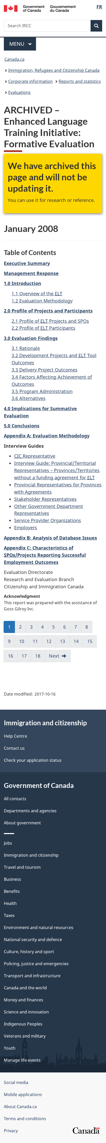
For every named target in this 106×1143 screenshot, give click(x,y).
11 (35, 641)
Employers (25, 527)
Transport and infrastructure (32, 976)
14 (76, 641)
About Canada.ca (20, 1106)
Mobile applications (23, 1094)
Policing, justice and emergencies (36, 963)
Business (12, 879)
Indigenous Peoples (23, 1024)
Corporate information (30, 81)
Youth (9, 1048)
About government (22, 823)
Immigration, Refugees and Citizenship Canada (54, 70)
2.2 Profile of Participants (43, 328)
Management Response (31, 273)
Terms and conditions (25, 1118)
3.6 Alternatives (29, 398)
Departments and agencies (30, 811)
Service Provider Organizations (47, 520)
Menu (17, 43)
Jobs (8, 843)
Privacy (11, 1131)
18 (37, 656)
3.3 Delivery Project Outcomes (44, 370)
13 (62, 641)
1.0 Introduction (22, 283)
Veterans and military (25, 1036)
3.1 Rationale (26, 348)
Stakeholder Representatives (45, 499)
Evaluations (19, 92)
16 (10, 656)
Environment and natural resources (38, 927)
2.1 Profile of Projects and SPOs (50, 321)
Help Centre (15, 736)
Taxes (9, 915)
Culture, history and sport (29, 951)
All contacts (15, 799)
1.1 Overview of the (37, 293)
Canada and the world (25, 988)
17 (24, 656)
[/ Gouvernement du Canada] (40, 8)
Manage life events (22, 1060)
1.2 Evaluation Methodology (42, 301)
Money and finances (23, 1000)
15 (89, 641)
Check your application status (32, 760)
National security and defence (33, 939)
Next (54, 656)
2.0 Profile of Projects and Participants (48, 311)
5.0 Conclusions (21, 426)
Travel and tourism (22, 867)
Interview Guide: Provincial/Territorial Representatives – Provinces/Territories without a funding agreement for (57, 470)
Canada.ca (14, 59)
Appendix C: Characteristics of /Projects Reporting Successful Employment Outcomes (45, 555)
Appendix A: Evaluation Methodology (47, 436)
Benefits (12, 891)
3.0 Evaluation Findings (31, 338)
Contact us (14, 748)
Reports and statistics (80, 81)
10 (21, 641)
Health (10, 903)
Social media (16, 1082)
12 (48, 641)
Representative (34, 456)
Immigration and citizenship (31, 855)
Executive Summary (27, 263)
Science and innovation (26, 1012)
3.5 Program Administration (42, 391)
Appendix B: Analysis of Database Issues (50, 538)
